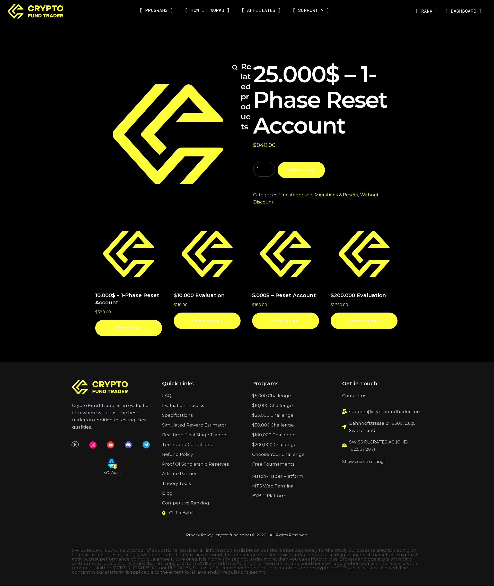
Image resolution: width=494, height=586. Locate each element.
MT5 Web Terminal (273, 486)
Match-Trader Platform (277, 476)
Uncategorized (296, 194)
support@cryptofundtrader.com (385, 411)
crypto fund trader (233, 534)
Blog (167, 493)
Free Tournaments (273, 464)
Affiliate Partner (179, 473)
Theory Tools (176, 483)
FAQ (166, 395)
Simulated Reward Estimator (194, 425)
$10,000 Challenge (272, 405)
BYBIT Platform (269, 495)
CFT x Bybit (181, 512)
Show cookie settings (363, 461)
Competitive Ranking (185, 502)
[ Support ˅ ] (311, 10)
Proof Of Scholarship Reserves (195, 464)
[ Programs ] (156, 10)
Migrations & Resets (336, 194)
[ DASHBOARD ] (463, 11)
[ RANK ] (427, 11)
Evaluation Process (183, 405)
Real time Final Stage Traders (194, 434)
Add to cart (301, 169)
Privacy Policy (199, 534)
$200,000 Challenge (274, 444)
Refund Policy (177, 454)
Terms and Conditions (187, 444)
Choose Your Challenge (278, 454)
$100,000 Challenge (274, 434)
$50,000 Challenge (273, 425)
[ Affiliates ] (261, 10)
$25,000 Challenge (273, 415)
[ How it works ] (207, 10)
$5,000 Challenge (271, 395)
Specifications (177, 415)
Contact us (354, 395)
